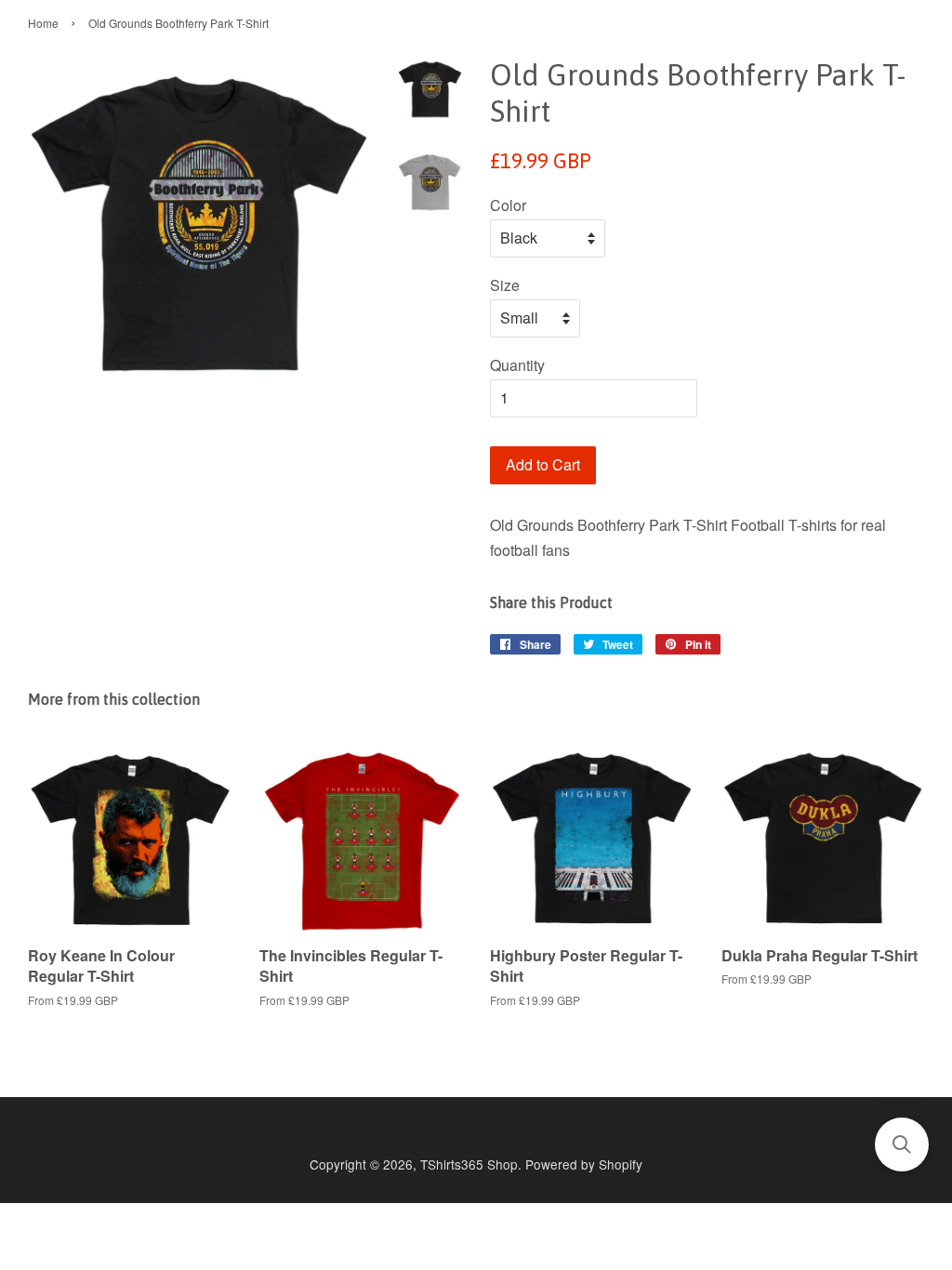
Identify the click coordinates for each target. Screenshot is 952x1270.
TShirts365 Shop (469, 1164)
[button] (902, 1144)
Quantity (517, 365)
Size (505, 285)
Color (508, 205)
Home (43, 23)
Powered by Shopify (583, 1164)
